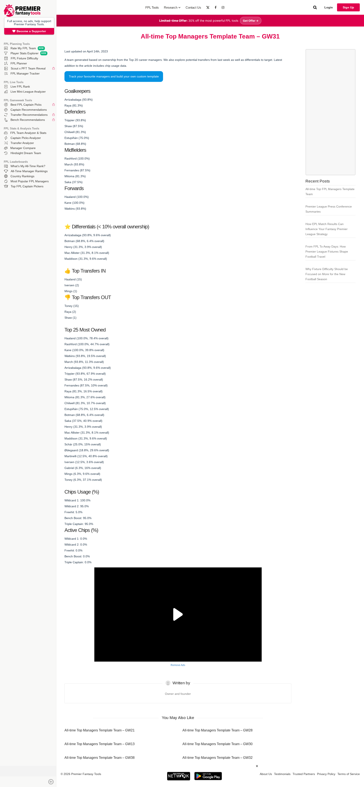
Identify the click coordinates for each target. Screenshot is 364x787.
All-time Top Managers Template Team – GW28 (217, 730)
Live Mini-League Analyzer (28, 91)
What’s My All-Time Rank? (28, 166)
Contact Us (193, 7)
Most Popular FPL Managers (30, 181)
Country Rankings (22, 176)
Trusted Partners (304, 773)
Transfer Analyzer (22, 143)
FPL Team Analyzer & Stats (28, 132)
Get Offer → (250, 20)
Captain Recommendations (29, 109)
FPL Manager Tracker (25, 73)
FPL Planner (19, 63)
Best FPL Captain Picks (26, 104)
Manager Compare (23, 148)
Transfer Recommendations (29, 114)
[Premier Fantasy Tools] (22, 15)
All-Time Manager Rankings (29, 171)
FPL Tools (152, 7)
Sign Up (348, 7)
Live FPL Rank (20, 86)
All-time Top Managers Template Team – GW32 (217, 757)
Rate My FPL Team (23, 48)
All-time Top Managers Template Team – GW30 (217, 744)
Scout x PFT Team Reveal (28, 68)
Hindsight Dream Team (26, 153)
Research (170, 7)
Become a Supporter (31, 31)
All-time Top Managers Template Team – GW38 (99, 757)
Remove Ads (178, 665)
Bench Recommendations (28, 119)
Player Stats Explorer (25, 53)
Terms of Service (348, 773)
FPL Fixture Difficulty (24, 58)
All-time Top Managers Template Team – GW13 (99, 744)
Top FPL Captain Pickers (27, 186)
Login (328, 7)
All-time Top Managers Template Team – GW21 (99, 730)
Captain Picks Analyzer (26, 138)
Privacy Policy (326, 773)
